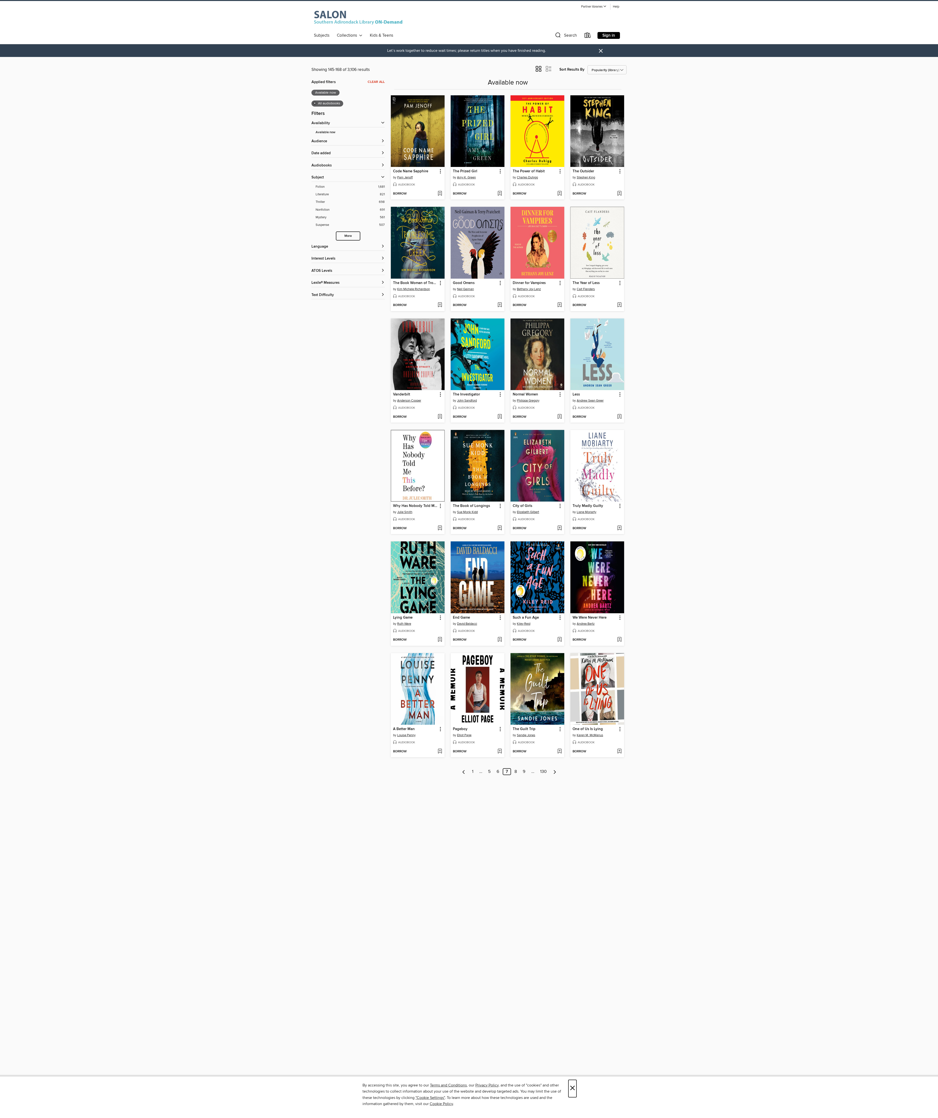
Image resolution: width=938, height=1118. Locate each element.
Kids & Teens (381, 35)
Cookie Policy (441, 1103)
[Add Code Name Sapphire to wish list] (440, 194)
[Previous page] (464, 772)
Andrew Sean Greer (590, 401)
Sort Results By (572, 69)
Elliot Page (464, 735)
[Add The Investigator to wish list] (500, 417)
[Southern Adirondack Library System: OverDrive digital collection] (359, 17)
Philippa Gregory (528, 401)
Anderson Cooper (409, 401)
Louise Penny (406, 735)
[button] (594, 7)
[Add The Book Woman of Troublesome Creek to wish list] (440, 305)
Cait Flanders (586, 289)
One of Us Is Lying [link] (588, 729)
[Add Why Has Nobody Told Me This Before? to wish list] (440, 528)
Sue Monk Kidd (467, 512)
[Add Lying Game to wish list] (440, 640)
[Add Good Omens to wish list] (500, 305)
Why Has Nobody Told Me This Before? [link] (415, 506)
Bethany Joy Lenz (529, 289)
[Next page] (555, 772)
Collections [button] (348, 35)
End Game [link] (461, 617)
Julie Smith (404, 512)
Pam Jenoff (405, 177)
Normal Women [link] (525, 394)
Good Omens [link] (464, 283)
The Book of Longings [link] (471, 506)
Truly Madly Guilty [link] (588, 506)
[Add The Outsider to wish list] (619, 194)
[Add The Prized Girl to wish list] (500, 194)
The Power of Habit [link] (529, 171)
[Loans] (587, 36)
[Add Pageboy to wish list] (500, 751)
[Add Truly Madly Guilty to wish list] (619, 528)
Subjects (322, 35)
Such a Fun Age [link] (526, 617)
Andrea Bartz (586, 624)
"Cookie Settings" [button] (430, 1097)
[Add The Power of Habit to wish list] (559, 194)
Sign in (608, 35)
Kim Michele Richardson (413, 289)
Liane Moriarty (586, 512)
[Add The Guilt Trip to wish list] (559, 751)
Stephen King (586, 177)
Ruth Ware (404, 624)
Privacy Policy (487, 1085)
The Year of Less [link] (586, 283)
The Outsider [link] (583, 171)
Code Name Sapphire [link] (410, 171)
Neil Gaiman (465, 289)
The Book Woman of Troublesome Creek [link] (415, 283)
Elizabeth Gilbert (528, 512)
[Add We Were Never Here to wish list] (619, 640)
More (348, 236)
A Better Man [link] (404, 729)
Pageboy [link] (460, 729)
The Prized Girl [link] (465, 171)
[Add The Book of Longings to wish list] (500, 528)
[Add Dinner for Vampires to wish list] (559, 305)
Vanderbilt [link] (401, 394)
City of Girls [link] (522, 506)
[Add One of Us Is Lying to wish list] (619, 751)
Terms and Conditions (448, 1085)
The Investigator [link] (466, 394)
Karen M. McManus (590, 735)
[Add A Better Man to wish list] (440, 751)
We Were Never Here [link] (590, 617)
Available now (325, 132)
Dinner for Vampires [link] (529, 283)
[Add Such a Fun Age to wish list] (559, 640)
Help (616, 7)
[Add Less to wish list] (619, 417)
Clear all (376, 82)
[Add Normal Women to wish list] (559, 417)
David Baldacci (467, 624)
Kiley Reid (523, 624)
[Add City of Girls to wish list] (559, 528)
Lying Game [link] (403, 617)
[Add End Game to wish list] (500, 640)
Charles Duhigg (527, 177)
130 (543, 771)
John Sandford (467, 401)
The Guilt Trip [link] (524, 729)
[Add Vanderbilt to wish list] (440, 417)
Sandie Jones (526, 735)
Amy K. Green (466, 177)
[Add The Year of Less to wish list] (619, 305)
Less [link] (576, 394)
